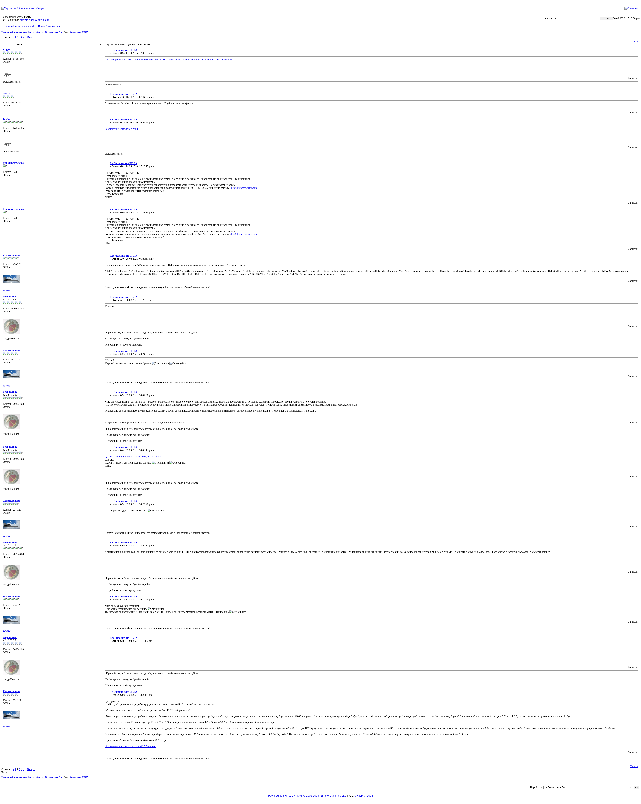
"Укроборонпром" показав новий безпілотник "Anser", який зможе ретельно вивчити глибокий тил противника (169, 59)
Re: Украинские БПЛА (123, 50)
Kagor (6, 49)
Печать (634, 41)
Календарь (27, 26)
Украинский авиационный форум (17, 32)
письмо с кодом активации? (35, 19)
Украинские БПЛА (79, 32)
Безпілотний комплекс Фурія (121, 128)
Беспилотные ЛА (53, 32)
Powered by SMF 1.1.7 (281, 795)
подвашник (10, 296)
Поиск (17, 26)
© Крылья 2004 (363, 795)
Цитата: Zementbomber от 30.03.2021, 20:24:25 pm (133, 456)
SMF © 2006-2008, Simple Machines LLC (322, 795)
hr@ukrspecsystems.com (244, 187)
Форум (39, 32)
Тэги (35, 26)
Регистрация (52, 26)
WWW (6, 290)
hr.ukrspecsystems (13, 162)
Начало (8, 26)
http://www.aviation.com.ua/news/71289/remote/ (130, 746)
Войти (41, 26)
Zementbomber (11, 255)
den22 (6, 93)
